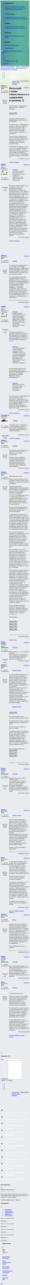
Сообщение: (4, 1078)
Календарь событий (10, 26)
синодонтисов (13, 495)
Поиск (7, 45)
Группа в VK (22, 28)
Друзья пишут (9, 1215)
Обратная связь (9, 48)
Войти (6, 63)
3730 (6, 659)
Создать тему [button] (15, 81)
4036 (6, 187)
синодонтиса (12, 493)
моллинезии (12, 614)
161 (6, 872)
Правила (26, 18)
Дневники (8, 6)
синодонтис (12, 148)
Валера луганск (16, 670)
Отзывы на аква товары (17, 6)
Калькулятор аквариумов (16, 9)
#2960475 (26, 303)
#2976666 (26, 855)
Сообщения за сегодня (11, 17)
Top (2, 1283)
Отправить (9, 1080)
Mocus (14, 920)
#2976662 (26, 794)
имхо (19, 651)
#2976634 (26, 765)
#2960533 (26, 411)
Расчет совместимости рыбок (6, 1262)
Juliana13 (15, 169)
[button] (3, 85)
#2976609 (26, 662)
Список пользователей (16, 18)
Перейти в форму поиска (7, 1200)
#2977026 (26, 1033)
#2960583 (26, 469)
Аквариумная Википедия (6, 1257)
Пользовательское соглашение (7, 1271)
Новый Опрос (16, 82)
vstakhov (14, 261)
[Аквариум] (15, 52)
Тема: (2, 1059)
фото (15, 617)
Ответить (14, 84)
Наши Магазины (9, 36)
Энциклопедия (9, 8)
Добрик (17, 162)
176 (6, 100)
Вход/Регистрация (14, 45)
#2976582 (26, 638)
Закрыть (3, 1080)
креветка (21, 828)
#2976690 (26, 953)
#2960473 (26, 238)
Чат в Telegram (20, 26)
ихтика (21, 191)
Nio (16, 640)
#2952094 (26, 160)
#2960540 (26, 436)
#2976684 (26, 909)
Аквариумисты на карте (11, 28)
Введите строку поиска (7, 1189)
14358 (7, 435)
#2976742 (26, 979)
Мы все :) (17, 36)
